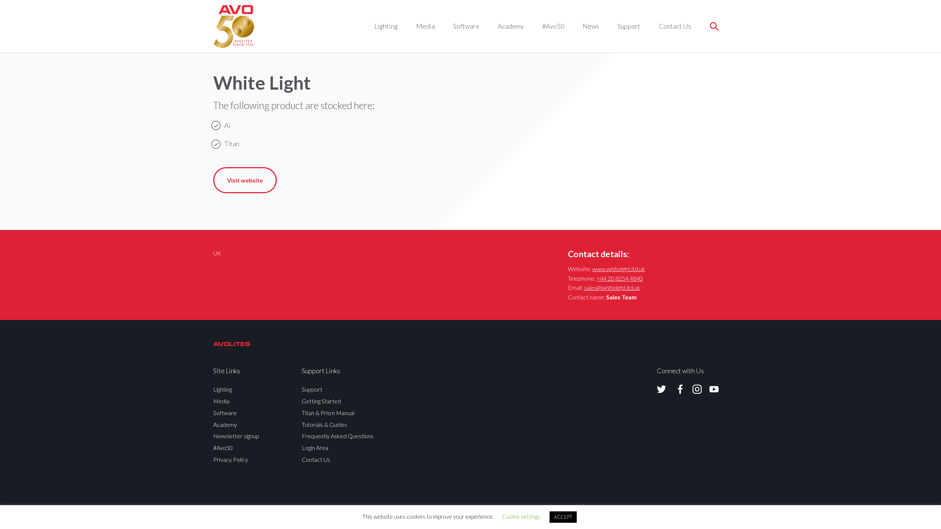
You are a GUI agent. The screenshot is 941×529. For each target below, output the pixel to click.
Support (629, 26)
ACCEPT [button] (563, 517)
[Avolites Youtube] (709, 389)
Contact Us (675, 26)
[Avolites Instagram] (692, 389)
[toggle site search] (714, 26)
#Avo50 (553, 26)
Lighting (386, 26)
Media (425, 26)
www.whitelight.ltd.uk (618, 268)
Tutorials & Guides (324, 424)
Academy (511, 26)
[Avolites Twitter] (661, 389)
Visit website (245, 180)
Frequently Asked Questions (337, 435)
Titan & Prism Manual (328, 412)
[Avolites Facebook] (675, 389)
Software (466, 26)
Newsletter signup (236, 435)
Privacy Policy (230, 459)
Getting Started (321, 400)
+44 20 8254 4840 (620, 278)
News (591, 26)
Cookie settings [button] (521, 516)
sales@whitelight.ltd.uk (612, 287)
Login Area (315, 447)
